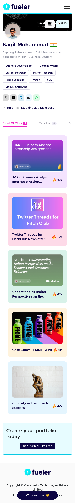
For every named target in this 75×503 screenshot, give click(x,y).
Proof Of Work (14, 123)
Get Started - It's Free (37, 446)
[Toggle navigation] (67, 6)
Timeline (47, 123)
